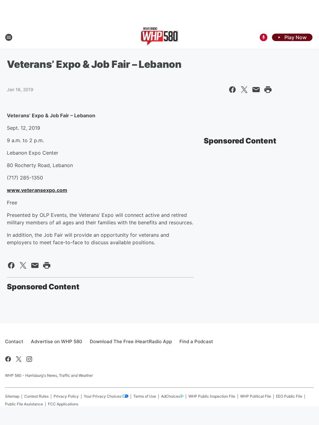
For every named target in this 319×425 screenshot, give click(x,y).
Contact (14, 341)
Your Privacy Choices (102, 396)
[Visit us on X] (18, 359)
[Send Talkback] (263, 37)
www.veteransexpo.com (37, 190)
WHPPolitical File (255, 396)
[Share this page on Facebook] (232, 89)
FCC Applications (63, 404)
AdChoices (170, 396)
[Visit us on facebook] (8, 359)
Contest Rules (36, 396)
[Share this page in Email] (256, 89)
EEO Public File (289, 396)
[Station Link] (159, 37)
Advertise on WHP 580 (56, 341)
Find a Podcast (196, 341)
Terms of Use (144, 396)
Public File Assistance (24, 404)
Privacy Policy (66, 396)
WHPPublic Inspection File (211, 396)
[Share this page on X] (244, 89)
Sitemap (12, 396)
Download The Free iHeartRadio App (131, 341)
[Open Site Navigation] (8, 37)
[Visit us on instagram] (29, 359)
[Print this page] (268, 89)
